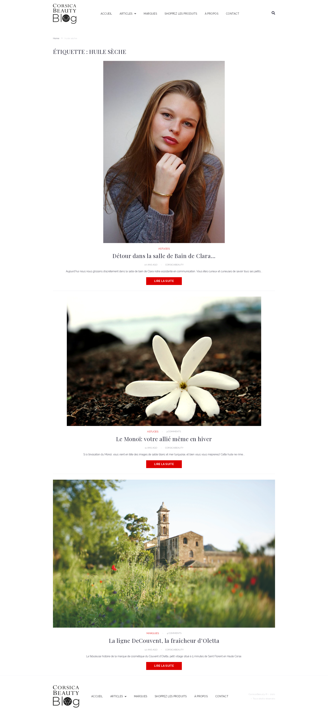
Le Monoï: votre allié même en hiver (164, 439)
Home (56, 38)
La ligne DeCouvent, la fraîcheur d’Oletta (164, 640)
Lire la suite (164, 281)
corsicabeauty (174, 264)
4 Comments (174, 633)
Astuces (164, 248)
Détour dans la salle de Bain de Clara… (164, 256)
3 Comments (173, 431)
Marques (153, 633)
